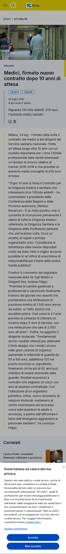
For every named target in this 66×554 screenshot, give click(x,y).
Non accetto (33, 546)
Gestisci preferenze (15, 528)
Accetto (33, 537)
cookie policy (33, 522)
